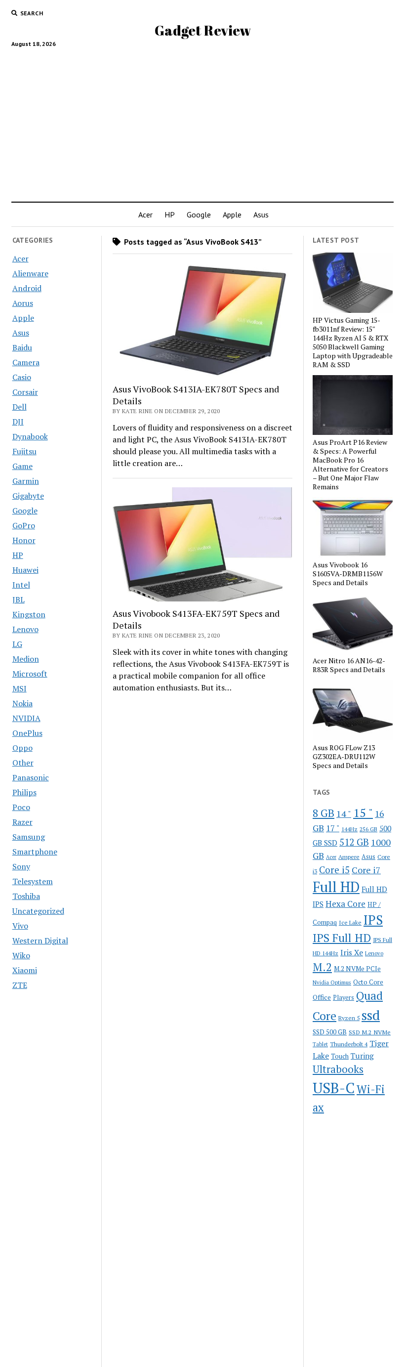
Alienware (30, 273)
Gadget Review (203, 30)
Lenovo (25, 629)
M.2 (322, 967)
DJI (18, 421)
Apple (232, 214)
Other (23, 762)
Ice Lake (350, 922)
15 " (363, 812)
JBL (18, 599)
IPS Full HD (342, 937)
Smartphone (34, 851)
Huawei (25, 569)
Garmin (25, 480)
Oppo (22, 747)
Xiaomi (24, 970)
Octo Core (368, 982)
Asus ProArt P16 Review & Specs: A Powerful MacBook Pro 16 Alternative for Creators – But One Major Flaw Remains (350, 464)
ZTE (19, 985)
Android (26, 288)
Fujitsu (24, 451)
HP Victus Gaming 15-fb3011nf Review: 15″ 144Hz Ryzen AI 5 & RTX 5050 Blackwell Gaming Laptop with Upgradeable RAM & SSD (353, 342)
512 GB (354, 842)
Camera (26, 362)
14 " (343, 813)
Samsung (28, 836)
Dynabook (30, 436)
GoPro (23, 525)
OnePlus (27, 732)
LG (17, 644)
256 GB (368, 829)
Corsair (25, 391)
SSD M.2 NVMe (370, 1032)
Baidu (22, 347)
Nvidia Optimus (332, 982)
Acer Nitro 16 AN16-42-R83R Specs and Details (349, 665)
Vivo (20, 925)
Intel (21, 584)
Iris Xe (351, 952)
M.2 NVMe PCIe (357, 968)
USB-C (334, 1087)
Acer (145, 214)
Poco (21, 807)
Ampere (349, 856)
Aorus (22, 303)
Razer (22, 821)
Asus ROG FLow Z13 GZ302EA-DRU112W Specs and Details (344, 756)
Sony (21, 866)
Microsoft (29, 673)
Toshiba (26, 896)
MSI (19, 688)
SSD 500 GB (330, 1031)
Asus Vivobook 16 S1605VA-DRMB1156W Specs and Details (348, 573)
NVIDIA (26, 718)
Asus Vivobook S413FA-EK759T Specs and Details (196, 619)
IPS (373, 920)
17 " (332, 828)
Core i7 (366, 870)
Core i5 (334, 869)
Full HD (336, 887)
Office (322, 997)
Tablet (320, 1044)
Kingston (28, 614)
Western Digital (40, 940)
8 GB (323, 813)
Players (343, 997)
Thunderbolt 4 (348, 1044)
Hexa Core (345, 903)
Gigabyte (28, 495)
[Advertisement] (202, 120)
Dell (19, 406)
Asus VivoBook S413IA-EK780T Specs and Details (196, 395)
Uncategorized (38, 910)
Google (199, 214)
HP (169, 214)
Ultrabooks (338, 1069)
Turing (362, 1056)
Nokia (22, 703)
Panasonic (30, 777)
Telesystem (32, 881)
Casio (21, 377)
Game (22, 466)
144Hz (349, 829)
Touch (340, 1056)
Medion (25, 658)
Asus (261, 214)
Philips (24, 792)
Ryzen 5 (349, 1018)
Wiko (21, 955)
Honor (24, 540)
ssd (371, 1015)
